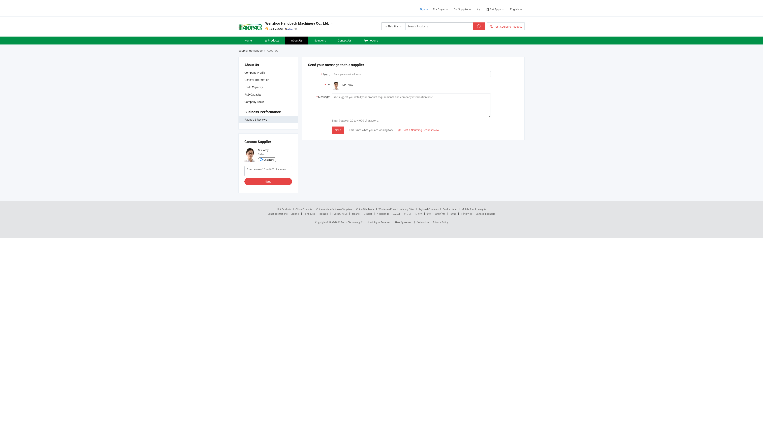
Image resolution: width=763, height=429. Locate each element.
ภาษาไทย (440, 213)
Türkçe (452, 213)
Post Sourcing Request (508, 26)
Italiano (355, 213)
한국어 (407, 213)
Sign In (424, 9)
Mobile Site (467, 209)
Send (268, 181)
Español (295, 213)
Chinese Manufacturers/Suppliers (334, 209)
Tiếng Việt (466, 213)
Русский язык (339, 213)
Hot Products (284, 209)
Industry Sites (407, 209)
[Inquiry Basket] (479, 9)
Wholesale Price (387, 209)
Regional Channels (428, 209)
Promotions (370, 40)
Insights (482, 209)
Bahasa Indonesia (485, 213)
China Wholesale (365, 209)
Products (273, 40)
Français (323, 213)
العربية (396, 213)
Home (248, 40)
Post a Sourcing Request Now (418, 130)
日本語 (418, 213)
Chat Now (268, 159)
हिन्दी (429, 213)
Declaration (422, 222)
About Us (296, 40)
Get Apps (495, 9)
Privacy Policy (440, 222)
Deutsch (368, 213)
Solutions (320, 40)
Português (309, 213)
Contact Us (344, 40)
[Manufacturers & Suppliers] (264, 8)
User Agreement (403, 222)
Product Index (450, 209)
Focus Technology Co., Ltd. (355, 222)
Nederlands (383, 213)
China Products (303, 209)
